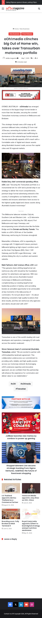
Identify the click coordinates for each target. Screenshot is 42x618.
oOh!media (26, 384)
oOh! (14, 384)
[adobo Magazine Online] (15, 8)
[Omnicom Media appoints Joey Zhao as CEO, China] (31, 488)
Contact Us (7, 614)
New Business (24, 29)
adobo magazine (11, 58)
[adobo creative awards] (21, 95)
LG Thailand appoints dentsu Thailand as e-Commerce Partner (10, 498)
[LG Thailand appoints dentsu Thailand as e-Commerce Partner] (11, 488)
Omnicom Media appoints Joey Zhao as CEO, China (30, 497)
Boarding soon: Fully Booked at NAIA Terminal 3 (10, 523)
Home (16, 29)
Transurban (21, 389)
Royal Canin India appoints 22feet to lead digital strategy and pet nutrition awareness (31, 525)
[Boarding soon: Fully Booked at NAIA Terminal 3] (11, 514)
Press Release (27, 34)
